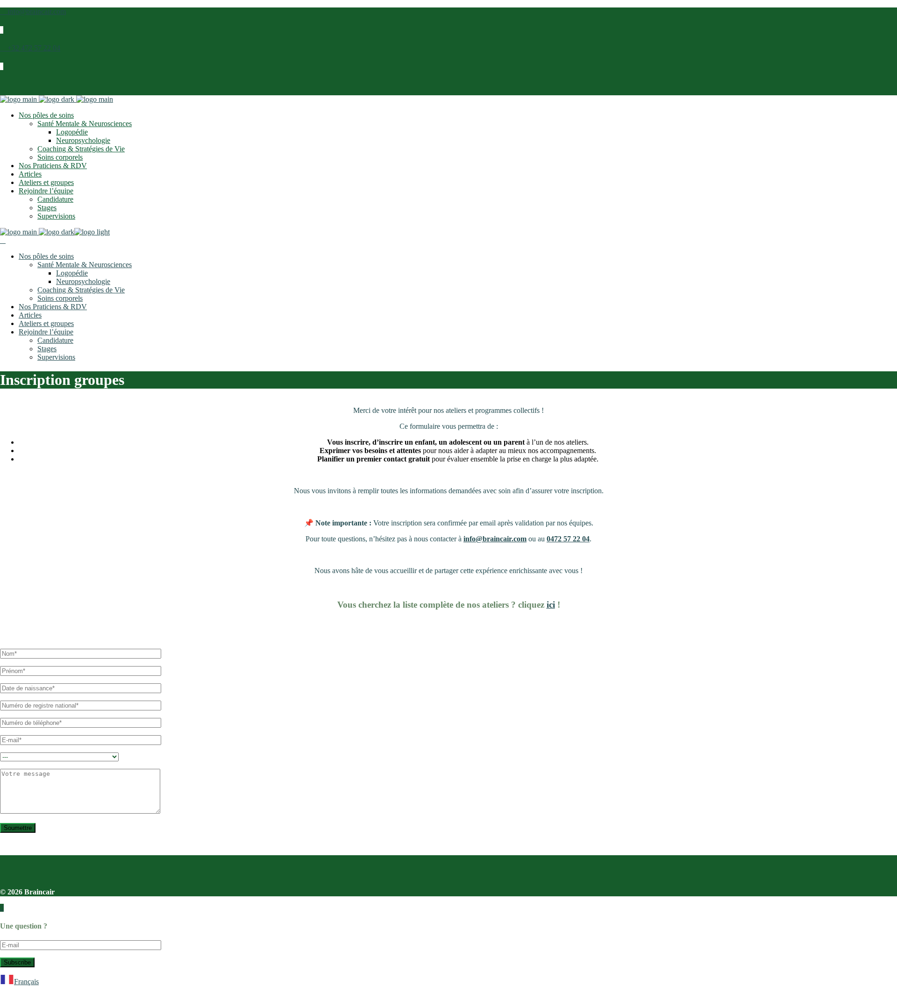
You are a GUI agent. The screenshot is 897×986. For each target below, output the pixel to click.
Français (26, 982)
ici (551, 605)
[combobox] (448, 980)
